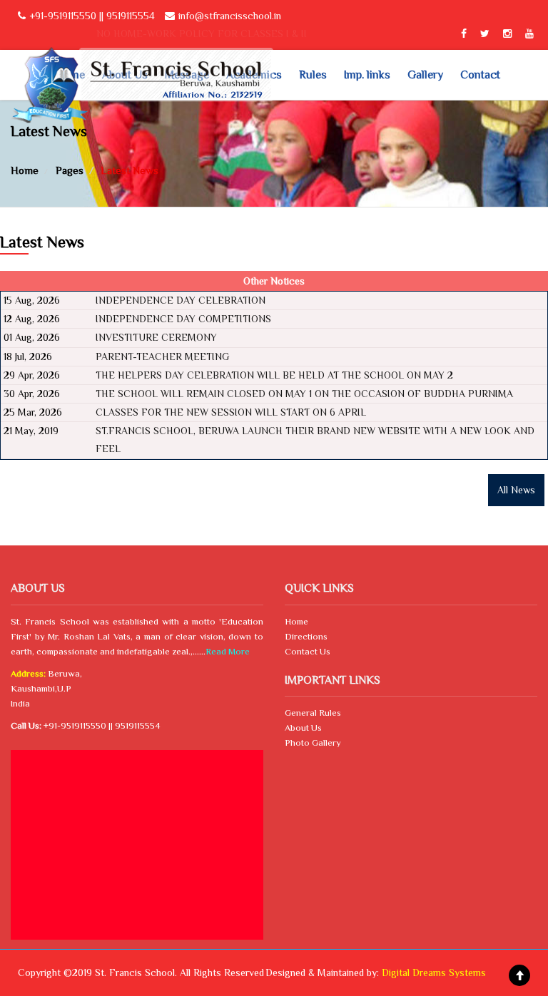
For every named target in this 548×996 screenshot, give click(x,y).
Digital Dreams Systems (434, 972)
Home (296, 621)
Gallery (425, 74)
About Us (303, 727)
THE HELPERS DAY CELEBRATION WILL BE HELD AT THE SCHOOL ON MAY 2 (274, 375)
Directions (306, 636)
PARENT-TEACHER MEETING (162, 356)
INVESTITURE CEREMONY (156, 337)
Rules (313, 74)
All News (516, 490)
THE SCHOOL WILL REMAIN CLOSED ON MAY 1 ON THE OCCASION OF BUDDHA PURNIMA (304, 393)
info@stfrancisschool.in (229, 15)
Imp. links (367, 74)
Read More (228, 651)
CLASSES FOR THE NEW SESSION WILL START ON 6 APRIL (231, 412)
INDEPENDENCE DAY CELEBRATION (180, 300)
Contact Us (307, 651)
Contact (480, 74)
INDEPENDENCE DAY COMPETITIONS (183, 318)
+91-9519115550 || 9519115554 (92, 15)
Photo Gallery (313, 742)
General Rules (313, 712)
